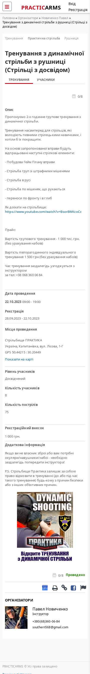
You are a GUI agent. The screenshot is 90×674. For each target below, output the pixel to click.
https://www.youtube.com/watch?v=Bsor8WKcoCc (43, 211)
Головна (8, 18)
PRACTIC (41, 7)
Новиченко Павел (55, 18)
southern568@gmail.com (50, 627)
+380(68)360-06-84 (46, 621)
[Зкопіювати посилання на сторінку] (64, 587)
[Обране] (82, 587)
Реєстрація (78, 9)
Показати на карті (19, 359)
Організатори (28, 18)
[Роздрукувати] (54, 587)
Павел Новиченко (50, 609)
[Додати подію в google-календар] (45, 587)
